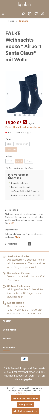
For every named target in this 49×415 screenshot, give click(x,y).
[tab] (24, 216)
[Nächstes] (41, 93)
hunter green (22, 144)
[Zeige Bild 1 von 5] (15, 115)
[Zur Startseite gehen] (24, 4)
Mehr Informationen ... (24, 393)
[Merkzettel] (36, 13)
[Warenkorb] (47, 11)
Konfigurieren (25, 404)
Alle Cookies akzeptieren (25, 411)
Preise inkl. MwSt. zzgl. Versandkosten (22, 127)
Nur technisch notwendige (25, 398)
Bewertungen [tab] (17, 244)
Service (7, 338)
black (9, 144)
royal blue (11, 149)
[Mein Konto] (42, 13)
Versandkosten (26, 372)
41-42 (9, 161)
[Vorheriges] (7, 93)
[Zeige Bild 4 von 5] (29, 115)
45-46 (29, 161)
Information (9, 347)
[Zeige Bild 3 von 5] (24, 115)
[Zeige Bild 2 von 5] (20, 115)
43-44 (19, 161)
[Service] (29, 13)
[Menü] (3, 13)
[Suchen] (23, 13)
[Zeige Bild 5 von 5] (34, 115)
